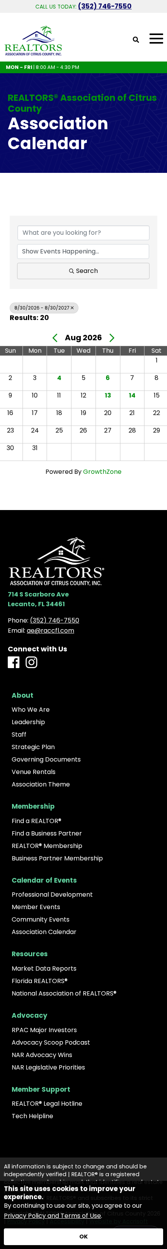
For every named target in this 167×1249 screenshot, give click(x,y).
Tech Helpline (32, 1116)
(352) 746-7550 (105, 6)
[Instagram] (31, 662)
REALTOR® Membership (47, 846)
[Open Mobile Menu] (156, 38)
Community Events (41, 920)
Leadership (28, 722)
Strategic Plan (33, 747)
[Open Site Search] (136, 40)
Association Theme (41, 784)
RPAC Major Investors (44, 1030)
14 (132, 395)
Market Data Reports (44, 969)
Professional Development (52, 895)
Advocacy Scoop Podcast (51, 1043)
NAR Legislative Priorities (48, 1067)
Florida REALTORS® (40, 981)
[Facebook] (13, 662)
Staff (19, 735)
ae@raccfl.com (50, 630)
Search (87, 270)
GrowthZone (102, 471)
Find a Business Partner (47, 833)
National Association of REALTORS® (64, 993)
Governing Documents (46, 759)
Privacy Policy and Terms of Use (52, 1215)
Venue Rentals (34, 772)
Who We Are (31, 710)
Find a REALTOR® (36, 821)
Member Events (36, 907)
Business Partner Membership (57, 858)
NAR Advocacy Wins (42, 1055)
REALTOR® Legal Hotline (47, 1104)
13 (108, 395)
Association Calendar (44, 932)
